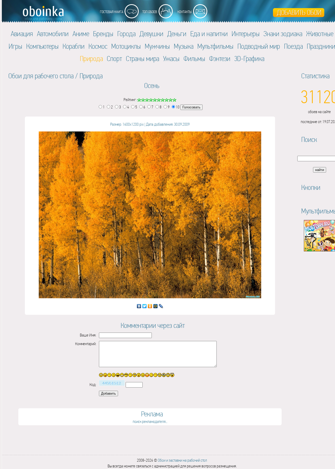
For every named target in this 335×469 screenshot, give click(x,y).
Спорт (114, 58)
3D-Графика (249, 58)
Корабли (74, 46)
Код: (93, 384)
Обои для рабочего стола (41, 76)
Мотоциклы (126, 46)
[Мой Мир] (155, 306)
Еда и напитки (209, 34)
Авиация (22, 34)
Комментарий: (85, 343)
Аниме (80, 34)
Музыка (183, 46)
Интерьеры (246, 34)
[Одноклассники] (150, 306)
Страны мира (142, 58)
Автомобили (53, 34)
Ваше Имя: (88, 335)
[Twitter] (144, 306)
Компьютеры (42, 46)
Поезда (293, 46)
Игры (15, 46)
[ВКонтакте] (139, 306)
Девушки (151, 34)
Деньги (176, 34)
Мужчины (157, 46)
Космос (97, 46)
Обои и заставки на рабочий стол (182, 460)
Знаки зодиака (283, 34)
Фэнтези (219, 58)
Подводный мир (258, 46)
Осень (151, 85)
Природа (91, 76)
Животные (319, 34)
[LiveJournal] (161, 306)
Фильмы (194, 58)
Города (126, 34)
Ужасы (171, 58)
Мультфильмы (215, 46)
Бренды (103, 34)
